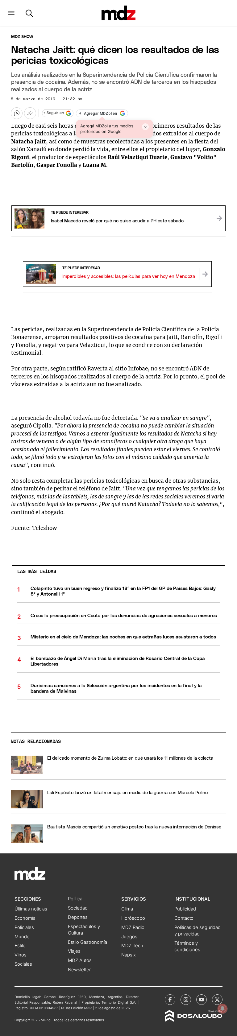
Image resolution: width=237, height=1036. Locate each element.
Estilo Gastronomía (87, 942)
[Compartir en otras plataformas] (30, 113)
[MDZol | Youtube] (201, 1000)
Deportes (78, 917)
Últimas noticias (31, 909)
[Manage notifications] (222, 1008)
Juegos (129, 936)
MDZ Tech (132, 945)
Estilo (20, 945)
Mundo (22, 936)
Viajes (74, 951)
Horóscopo (133, 918)
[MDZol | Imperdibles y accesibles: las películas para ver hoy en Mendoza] (205, 274)
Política (75, 899)
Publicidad (185, 909)
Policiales (24, 927)
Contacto (183, 918)
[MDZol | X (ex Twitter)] (217, 1000)
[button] (11, 13)
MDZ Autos (80, 960)
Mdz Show (22, 37)
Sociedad (78, 908)
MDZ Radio (132, 927)
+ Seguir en (54, 113)
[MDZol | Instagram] (186, 1000)
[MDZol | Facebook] (170, 1000)
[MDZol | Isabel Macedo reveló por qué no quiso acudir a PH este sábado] (219, 218)
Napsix (128, 955)
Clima (127, 909)
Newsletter (79, 969)
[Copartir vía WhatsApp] (17, 113)
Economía (25, 918)
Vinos (21, 955)
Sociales (23, 964)
